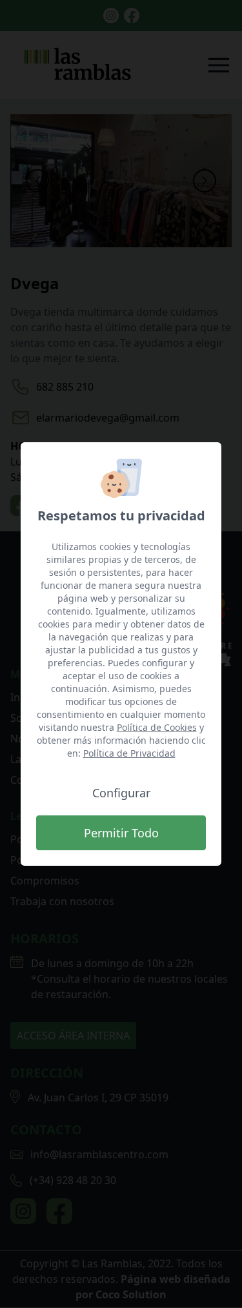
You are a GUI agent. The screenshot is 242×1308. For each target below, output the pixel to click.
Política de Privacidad (129, 753)
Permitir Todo (121, 833)
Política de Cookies (157, 727)
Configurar (121, 793)
